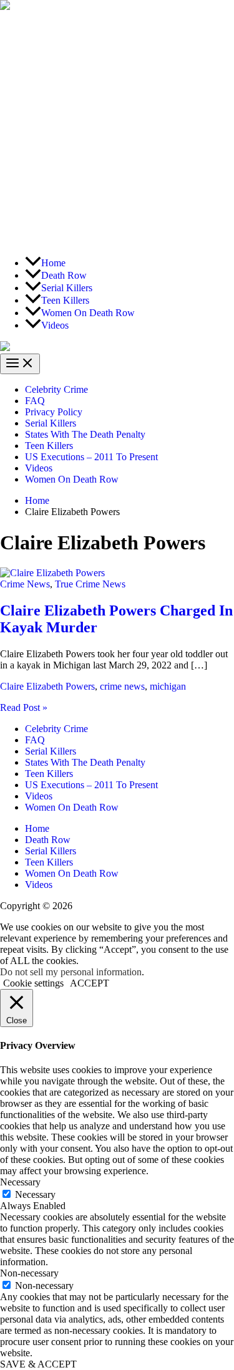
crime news (122, 686)
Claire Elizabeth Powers (47, 686)
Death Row (48, 839)
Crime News (25, 584)
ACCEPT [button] (89, 983)
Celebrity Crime (56, 389)
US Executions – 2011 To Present (91, 456)
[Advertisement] (117, 129)
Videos (38, 468)
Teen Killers (49, 445)
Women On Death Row (72, 479)
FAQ (35, 400)
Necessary (35, 1194)
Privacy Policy (53, 412)
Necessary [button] (20, 1182)
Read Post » (23, 707)
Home (37, 828)
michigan (168, 686)
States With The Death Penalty (85, 434)
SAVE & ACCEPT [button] (38, 1364)
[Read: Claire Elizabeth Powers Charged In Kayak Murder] (52, 572)
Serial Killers (50, 423)
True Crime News (90, 584)
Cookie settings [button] (33, 983)
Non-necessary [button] (29, 1273)
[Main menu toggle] (20, 364)
